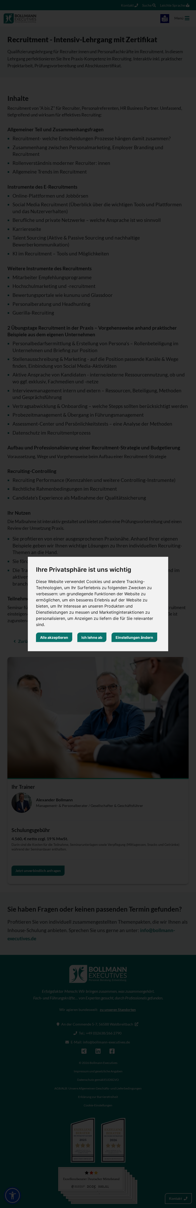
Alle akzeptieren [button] (54, 637)
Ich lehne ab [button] (91, 637)
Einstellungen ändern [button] (134, 637)
